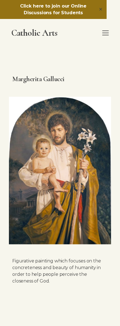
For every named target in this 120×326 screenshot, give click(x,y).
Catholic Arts (34, 32)
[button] (105, 33)
